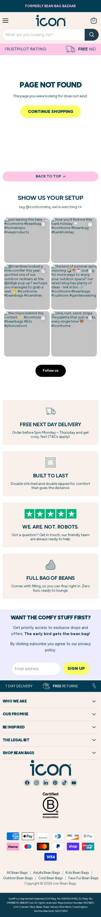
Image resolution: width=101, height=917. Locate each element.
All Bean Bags (17, 873)
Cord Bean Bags (50, 878)
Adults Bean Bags (46, 873)
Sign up (76, 668)
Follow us (51, 370)
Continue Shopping (50, 111)
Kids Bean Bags (77, 873)
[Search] (92, 35)
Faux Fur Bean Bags (83, 878)
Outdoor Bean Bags (18, 878)
